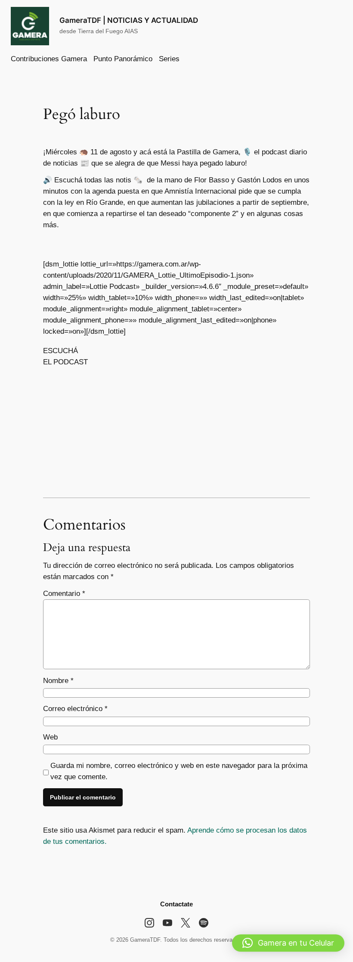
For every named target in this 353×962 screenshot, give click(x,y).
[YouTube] (167, 923)
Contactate (176, 904)
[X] (185, 923)
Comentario (64, 593)
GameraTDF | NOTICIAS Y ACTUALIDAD (128, 20)
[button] (288, 943)
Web (50, 737)
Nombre (58, 681)
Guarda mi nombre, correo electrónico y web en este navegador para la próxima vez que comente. (178, 771)
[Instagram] (149, 923)
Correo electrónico (75, 709)
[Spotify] (203, 923)
